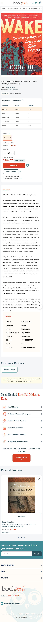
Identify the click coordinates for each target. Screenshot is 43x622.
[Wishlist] (27, 165)
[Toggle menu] (2, 3)
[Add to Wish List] (38, 478)
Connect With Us (21, 458)
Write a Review (9, 370)
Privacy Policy (23, 614)
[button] (18, 537)
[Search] (33, 3)
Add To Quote (11, 171)
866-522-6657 (13, 596)
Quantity (5, 149)
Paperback (7, 138)
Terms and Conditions (7, 614)
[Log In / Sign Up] (36, 3)
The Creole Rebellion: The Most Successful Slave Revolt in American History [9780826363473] (19, 525)
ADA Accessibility (37, 614)
